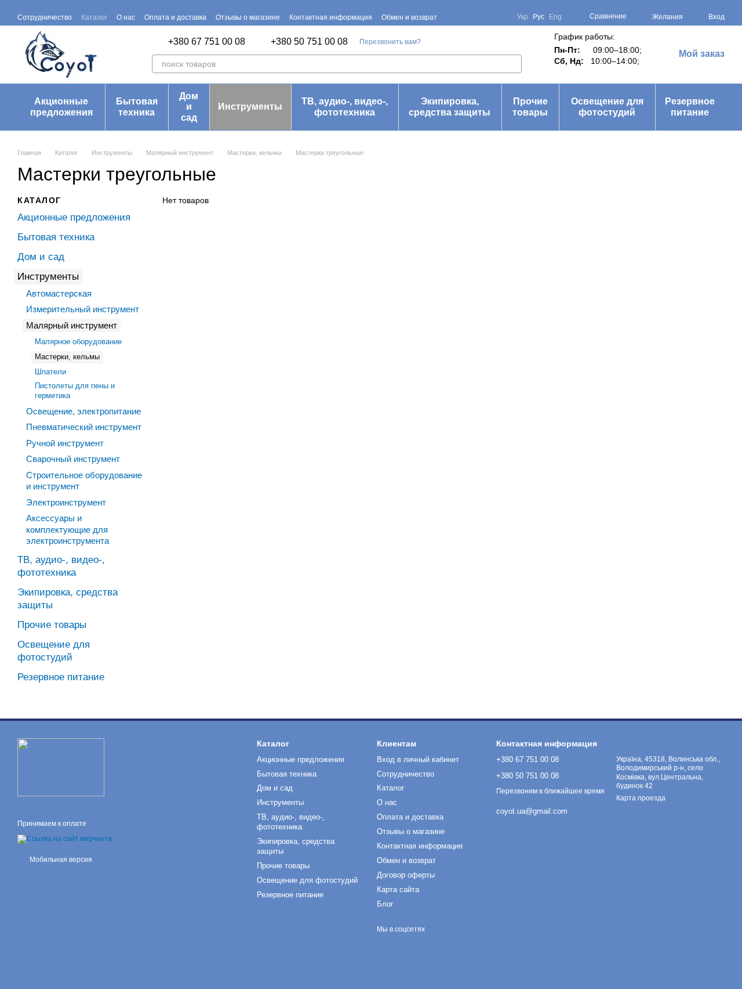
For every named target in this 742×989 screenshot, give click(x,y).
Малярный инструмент (71, 325)
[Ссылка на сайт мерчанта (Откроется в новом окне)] (64, 839)
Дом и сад (188, 106)
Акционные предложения (61, 106)
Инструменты (250, 106)
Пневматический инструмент (83, 427)
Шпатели (50, 371)
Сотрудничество (44, 17)
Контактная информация (330, 17)
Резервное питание (690, 106)
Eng (555, 16)
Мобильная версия (60, 860)
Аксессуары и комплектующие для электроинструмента (67, 529)
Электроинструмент (66, 502)
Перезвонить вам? (390, 42)
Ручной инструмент (65, 442)
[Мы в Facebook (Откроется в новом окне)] (473, 16)
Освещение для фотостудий (607, 106)
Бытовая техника (137, 106)
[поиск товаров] (512, 64)
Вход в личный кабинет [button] (418, 759)
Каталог (94, 17)
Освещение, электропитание (83, 411)
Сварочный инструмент (73, 459)
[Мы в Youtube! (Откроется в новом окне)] (487, 16)
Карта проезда (640, 798)
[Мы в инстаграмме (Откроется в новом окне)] (500, 16)
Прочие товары (530, 106)
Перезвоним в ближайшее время (550, 791)
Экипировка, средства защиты (449, 106)
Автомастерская (59, 293)
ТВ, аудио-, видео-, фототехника (344, 106)
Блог (385, 904)
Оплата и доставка (175, 17)
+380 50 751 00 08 (309, 41)
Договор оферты (406, 875)
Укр (522, 16)
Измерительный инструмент (82, 309)
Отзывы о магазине (248, 17)
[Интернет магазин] (60, 767)
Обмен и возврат (409, 17)
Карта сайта (398, 889)
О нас (126, 17)
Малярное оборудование (78, 341)
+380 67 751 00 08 (206, 41)
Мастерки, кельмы (67, 356)
